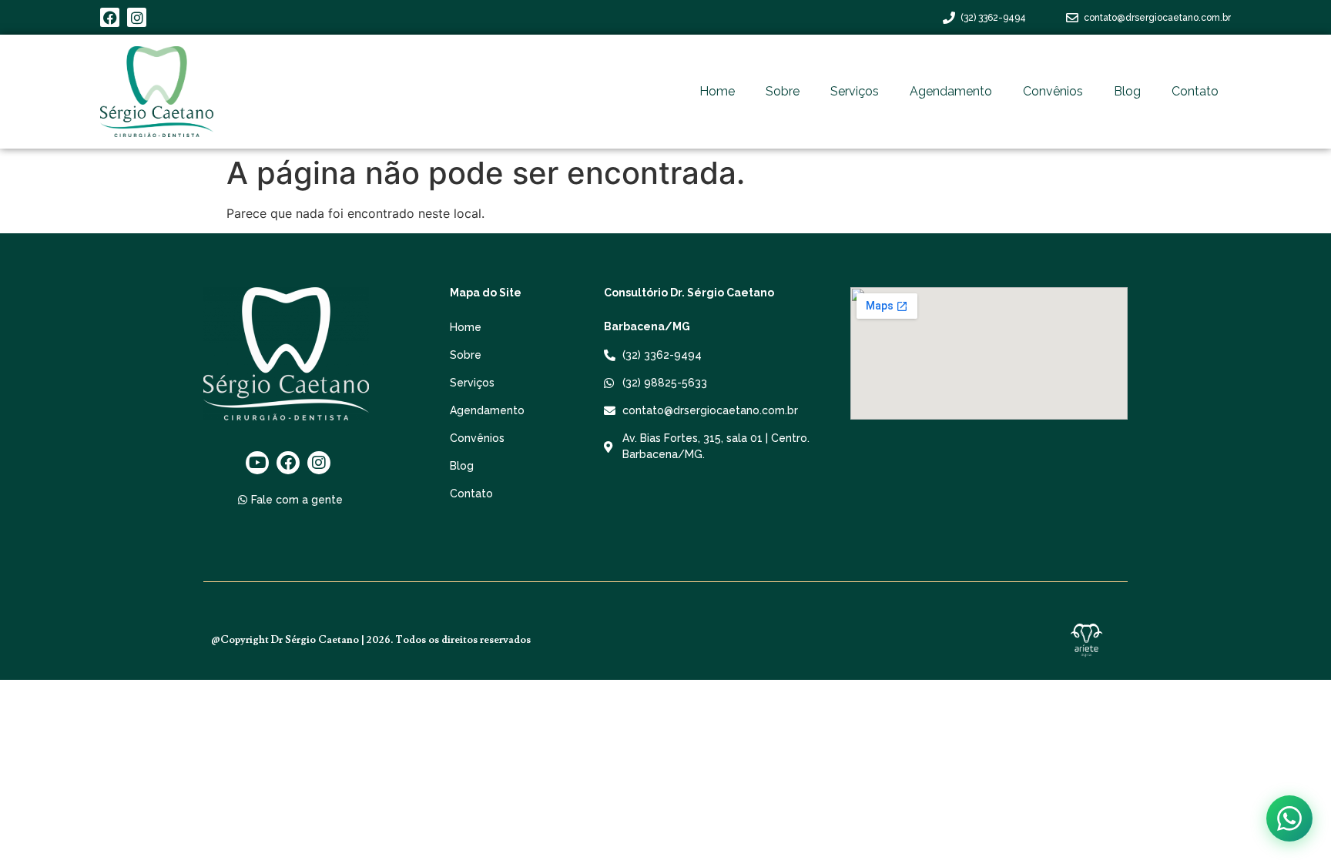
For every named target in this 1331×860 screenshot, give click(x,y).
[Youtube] (257, 462)
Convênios (1053, 91)
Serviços (854, 91)
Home (717, 91)
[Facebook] (109, 17)
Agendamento (951, 91)
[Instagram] (136, 17)
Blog (1127, 91)
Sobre (783, 91)
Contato (1195, 91)
